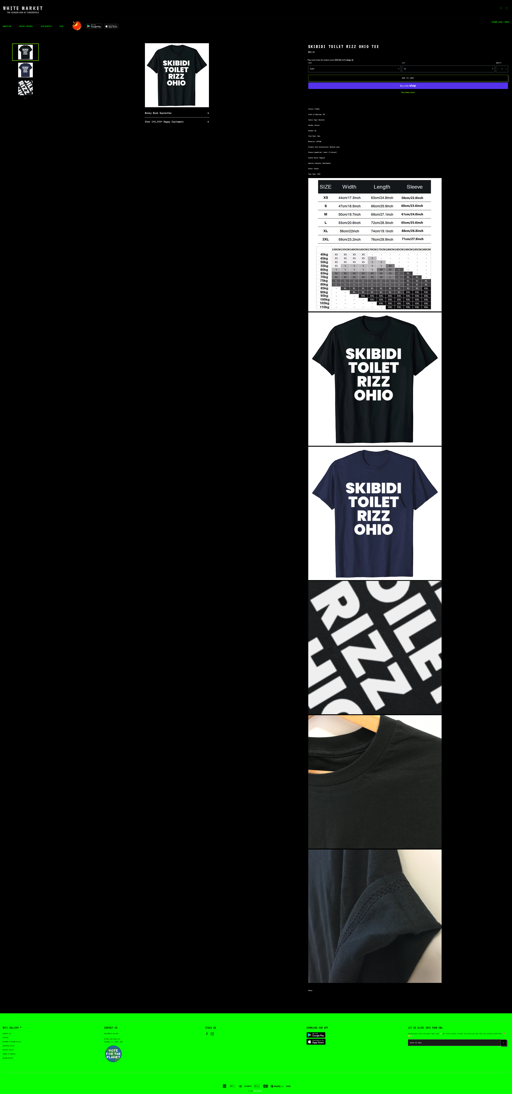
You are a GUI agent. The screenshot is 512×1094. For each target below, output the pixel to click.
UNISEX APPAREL (26, 26)
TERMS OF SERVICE (9, 1054)
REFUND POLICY (8, 1058)
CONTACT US (7, 1034)
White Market (258, 1091)
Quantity (498, 63)
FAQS (61, 26)
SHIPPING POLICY (9, 1046)
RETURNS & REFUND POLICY (12, 1042)
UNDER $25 (8, 26)
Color (310, 63)
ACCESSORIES (47, 26)
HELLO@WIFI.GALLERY (111, 1034)
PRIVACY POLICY (8, 1050)
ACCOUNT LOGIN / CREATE (500, 22)
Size (403, 63)
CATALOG (5, 1038)
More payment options (408, 92)
